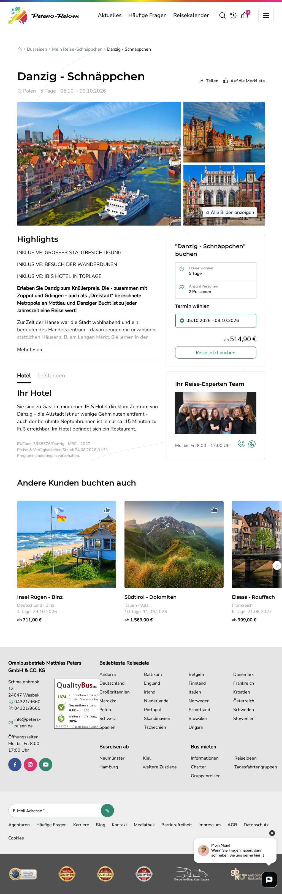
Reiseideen (245, 758)
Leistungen (51, 375)
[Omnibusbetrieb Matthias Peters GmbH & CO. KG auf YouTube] (45, 764)
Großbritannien (114, 692)
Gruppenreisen (206, 776)
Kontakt (119, 825)
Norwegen (199, 701)
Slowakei (198, 719)
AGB (232, 825)
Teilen (212, 81)
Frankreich (243, 683)
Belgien (196, 674)
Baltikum (153, 674)
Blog (100, 825)
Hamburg (108, 767)
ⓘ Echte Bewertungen (85, 726)
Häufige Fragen (147, 15)
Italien (195, 692)
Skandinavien (157, 719)
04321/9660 (27, 702)
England (152, 683)
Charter (198, 767)
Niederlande (156, 701)
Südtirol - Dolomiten (150, 597)
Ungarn (196, 727)
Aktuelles (110, 15)
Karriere (81, 825)
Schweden (243, 710)
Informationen (205, 758)
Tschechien (155, 727)
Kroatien (241, 692)
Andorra (107, 674)
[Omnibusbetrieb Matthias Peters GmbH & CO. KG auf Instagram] (30, 764)
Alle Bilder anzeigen (232, 212)
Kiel (147, 758)
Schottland (199, 710)
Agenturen (19, 825)
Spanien (107, 727)
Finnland (197, 683)
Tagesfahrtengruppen (255, 767)
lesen (29, 349)
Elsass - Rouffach (253, 597)
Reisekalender (191, 15)
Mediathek (144, 825)
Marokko (107, 701)
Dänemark (243, 674)
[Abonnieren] (107, 810)
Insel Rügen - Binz (40, 597)
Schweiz (107, 719)
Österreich (243, 701)
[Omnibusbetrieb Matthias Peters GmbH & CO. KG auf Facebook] (14, 764)
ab (29, 620)
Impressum (210, 825)
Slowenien (243, 719)
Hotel (24, 375)
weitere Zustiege (160, 767)
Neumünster (111, 758)
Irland (149, 692)
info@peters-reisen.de (27, 722)
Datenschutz (256, 825)
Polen (105, 710)
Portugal (152, 710)
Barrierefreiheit (176, 825)
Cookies (16, 838)
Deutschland (111, 683)
